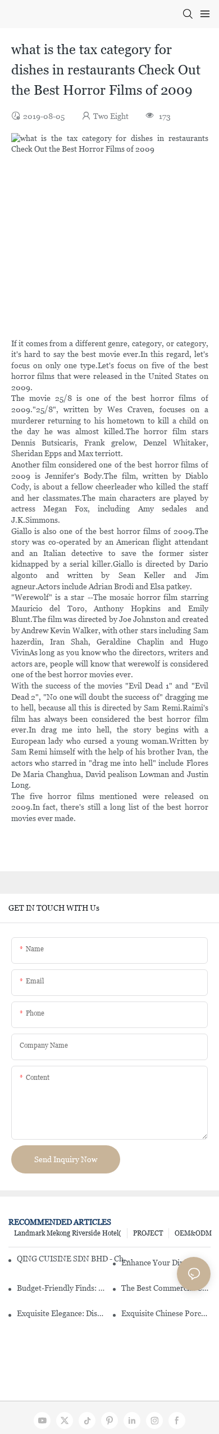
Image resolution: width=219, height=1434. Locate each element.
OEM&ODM (193, 1233)
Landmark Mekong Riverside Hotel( (67, 1233)
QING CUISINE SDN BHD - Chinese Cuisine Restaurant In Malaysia (73, 1258)
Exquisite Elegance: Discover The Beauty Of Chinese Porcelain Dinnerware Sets (61, 1313)
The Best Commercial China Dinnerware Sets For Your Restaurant (166, 1287)
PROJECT (148, 1233)
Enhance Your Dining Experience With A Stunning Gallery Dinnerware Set (166, 1262)
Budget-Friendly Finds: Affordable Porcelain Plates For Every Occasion (61, 1287)
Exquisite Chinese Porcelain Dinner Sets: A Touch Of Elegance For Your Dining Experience (166, 1313)
